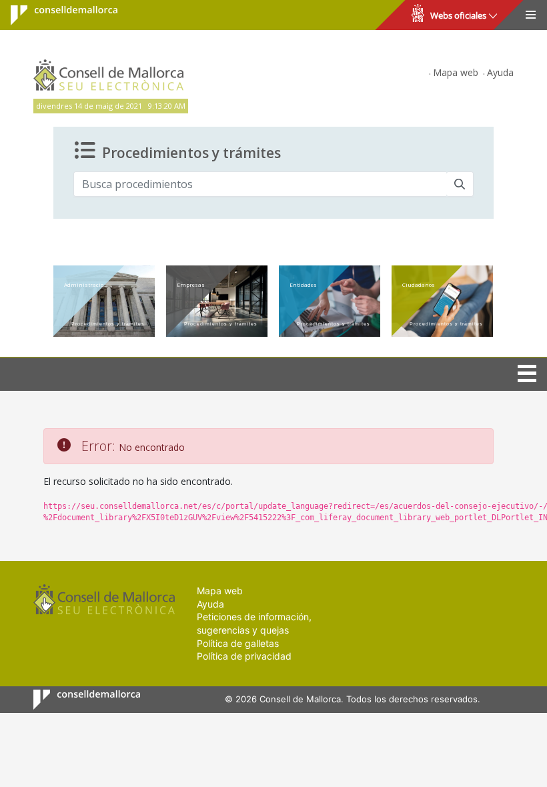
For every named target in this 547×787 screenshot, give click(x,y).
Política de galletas (238, 643)
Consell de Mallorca (56, 15)
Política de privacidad (244, 656)
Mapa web (455, 72)
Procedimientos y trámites (191, 152)
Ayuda (500, 72)
